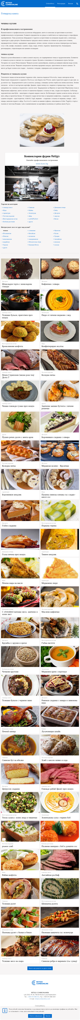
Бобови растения (9, 222)
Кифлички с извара (50, 284)
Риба (56, 210)
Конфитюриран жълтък (52, 346)
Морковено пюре (50, 583)
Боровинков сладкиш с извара (55, 437)
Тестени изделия (8, 216)
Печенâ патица (9, 731)
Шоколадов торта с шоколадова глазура (17, 285)
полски (56, 245)
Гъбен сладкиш (9, 525)
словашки (32, 230)
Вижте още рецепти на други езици (40, 968)
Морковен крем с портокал (54, 671)
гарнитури (6, 213)
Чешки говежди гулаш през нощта (18, 406)
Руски (56, 233)
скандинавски (33, 239)
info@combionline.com (42, 999)
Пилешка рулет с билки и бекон (17, 932)
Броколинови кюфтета (12, 346)
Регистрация (61, 3)
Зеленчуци (32, 213)
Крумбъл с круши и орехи (14, 643)
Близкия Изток (34, 245)
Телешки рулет (9, 903)
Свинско (31, 207)
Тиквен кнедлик (49, 554)
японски (57, 242)
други (31, 222)
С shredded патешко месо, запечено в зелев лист (20, 613)
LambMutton (33, 219)
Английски (58, 239)
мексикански (7, 239)
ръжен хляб (7, 846)
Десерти (57, 213)
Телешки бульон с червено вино (17, 700)
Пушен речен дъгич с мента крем (17, 437)
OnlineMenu (50, 3)
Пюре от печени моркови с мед (56, 315)
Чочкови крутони (10, 671)
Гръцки (56, 236)
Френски (57, 230)
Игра (4, 210)
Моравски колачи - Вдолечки (55, 466)
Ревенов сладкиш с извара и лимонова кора (59, 701)
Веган (56, 219)
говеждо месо (7, 207)
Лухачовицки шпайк (51, 731)
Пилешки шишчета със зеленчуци (57, 932)
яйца (30, 216)
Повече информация (35, 1016)
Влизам (70, 3)
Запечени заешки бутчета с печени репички (57, 407)
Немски (5, 236)
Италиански (7, 233)
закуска (56, 216)
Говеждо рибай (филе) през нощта (57, 789)
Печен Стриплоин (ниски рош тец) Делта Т (18, 376)
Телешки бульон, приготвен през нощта (17, 316)
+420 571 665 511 (33, 997)
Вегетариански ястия (10, 219)
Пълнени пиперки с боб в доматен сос (59, 846)
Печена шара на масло (12, 583)
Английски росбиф (50, 875)
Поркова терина (49, 525)
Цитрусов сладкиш (11, 789)
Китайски (32, 233)
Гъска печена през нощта (13, 554)
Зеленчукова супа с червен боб (56, 817)
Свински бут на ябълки (13, 760)
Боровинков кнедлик (11, 494)
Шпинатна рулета (50, 903)
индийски (6, 242)
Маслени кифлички (50, 612)
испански (32, 236)
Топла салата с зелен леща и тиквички (19, 817)
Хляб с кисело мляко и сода (54, 760)
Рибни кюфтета (9, 875)
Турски (5, 245)
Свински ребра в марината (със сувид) (59, 961)
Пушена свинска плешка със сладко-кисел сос (59, 495)
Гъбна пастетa (48, 643)
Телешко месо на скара (12, 961)
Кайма (31, 210)
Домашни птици (59, 207)
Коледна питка (48, 375)
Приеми (48, 1016)
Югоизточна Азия (35, 242)
